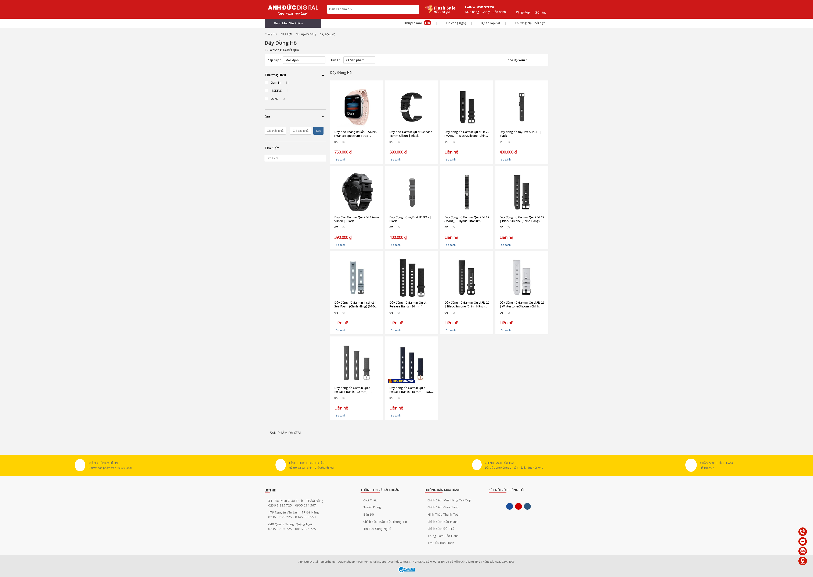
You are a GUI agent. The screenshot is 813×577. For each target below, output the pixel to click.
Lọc (318, 131)
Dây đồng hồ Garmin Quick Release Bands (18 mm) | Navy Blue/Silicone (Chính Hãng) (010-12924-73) (411, 390)
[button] (293, 23)
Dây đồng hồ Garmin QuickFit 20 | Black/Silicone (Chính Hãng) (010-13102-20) (466, 304)
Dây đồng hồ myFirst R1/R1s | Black (410, 219)
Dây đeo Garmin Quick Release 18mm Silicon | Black (410, 134)
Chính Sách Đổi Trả (440, 528)
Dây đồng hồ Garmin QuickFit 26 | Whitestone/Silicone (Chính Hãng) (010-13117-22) (521, 304)
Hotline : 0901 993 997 (479, 7)
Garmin (280, 82)
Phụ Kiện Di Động (306, 34)
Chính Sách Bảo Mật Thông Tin (385, 521)
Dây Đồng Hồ (327, 34)
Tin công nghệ (455, 23)
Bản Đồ (368, 514)
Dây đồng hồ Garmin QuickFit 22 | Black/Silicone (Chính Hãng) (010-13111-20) (521, 219)
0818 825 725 (305, 529)
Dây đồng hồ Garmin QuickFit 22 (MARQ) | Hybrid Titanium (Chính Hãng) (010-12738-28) (466, 219)
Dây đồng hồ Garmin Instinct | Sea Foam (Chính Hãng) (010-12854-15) (355, 304)
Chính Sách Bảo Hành (442, 521)
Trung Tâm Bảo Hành (443, 536)
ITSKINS (280, 91)
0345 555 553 (305, 517)
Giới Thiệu (370, 500)
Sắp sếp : (274, 60)
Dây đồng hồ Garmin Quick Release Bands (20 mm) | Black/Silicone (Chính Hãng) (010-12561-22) (408, 304)
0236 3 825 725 (280, 505)
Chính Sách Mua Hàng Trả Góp (449, 500)
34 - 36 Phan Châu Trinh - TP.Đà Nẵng (295, 500)
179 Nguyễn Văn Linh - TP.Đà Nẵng (293, 512)
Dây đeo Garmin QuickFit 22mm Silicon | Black (356, 219)
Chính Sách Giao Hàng (443, 507)
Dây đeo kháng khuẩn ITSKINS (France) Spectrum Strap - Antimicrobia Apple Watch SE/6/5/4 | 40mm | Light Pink (355, 134)
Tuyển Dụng (372, 507)
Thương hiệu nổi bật (529, 23)
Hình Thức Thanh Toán (443, 514)
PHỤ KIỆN (286, 34)
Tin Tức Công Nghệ (377, 528)
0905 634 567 (305, 505)
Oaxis (278, 99)
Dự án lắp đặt (490, 23)
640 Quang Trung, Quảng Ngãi (290, 524)
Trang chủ (271, 34)
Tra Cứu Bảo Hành (440, 543)
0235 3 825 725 (280, 529)
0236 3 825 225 (280, 517)
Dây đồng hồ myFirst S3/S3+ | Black (520, 134)
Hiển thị (335, 60)
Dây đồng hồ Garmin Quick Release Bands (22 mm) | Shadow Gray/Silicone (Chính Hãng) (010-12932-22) (353, 390)
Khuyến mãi (417, 23)
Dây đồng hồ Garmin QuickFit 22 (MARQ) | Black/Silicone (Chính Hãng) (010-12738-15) (466, 134)
